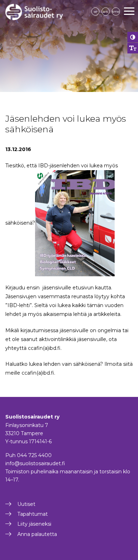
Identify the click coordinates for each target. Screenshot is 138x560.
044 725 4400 (34, 455)
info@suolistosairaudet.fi (35, 463)
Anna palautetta (37, 534)
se (95, 11)
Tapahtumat (32, 514)
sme (116, 11)
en (105, 11)
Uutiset (26, 504)
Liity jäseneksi (34, 524)
